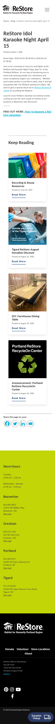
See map (7, 514)
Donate (9, 649)
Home (6, 21)
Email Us (6, 674)
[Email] (30, 423)
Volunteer (23, 649)
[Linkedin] (22, 423)
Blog (13, 21)
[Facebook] (7, 423)
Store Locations (40, 649)
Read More (19, 195)
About (28, 653)
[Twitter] (15, 423)
